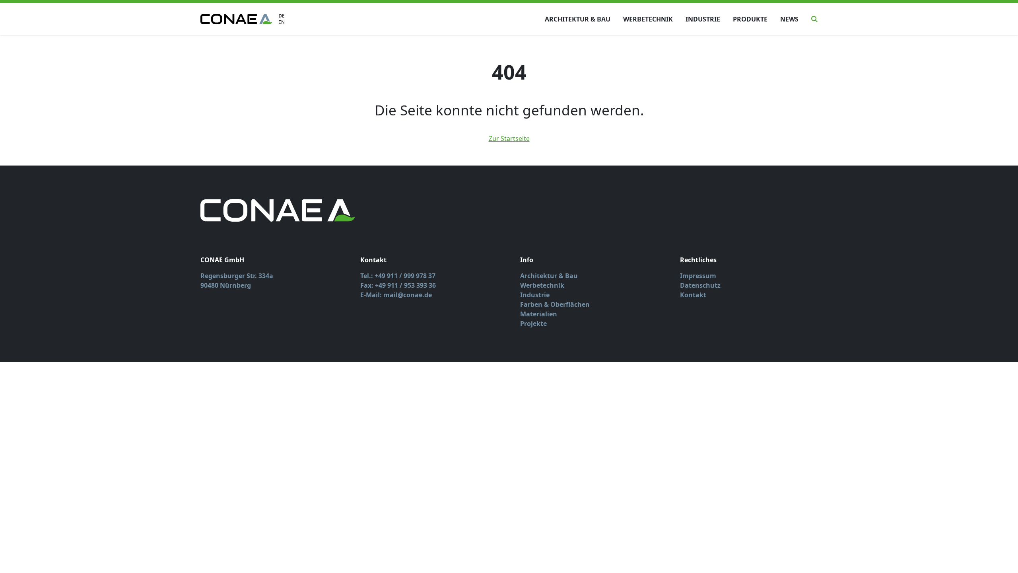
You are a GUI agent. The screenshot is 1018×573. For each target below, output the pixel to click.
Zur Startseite (509, 138)
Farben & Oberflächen (555, 304)
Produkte (750, 19)
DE (281, 16)
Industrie (703, 19)
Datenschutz (700, 285)
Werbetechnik (648, 19)
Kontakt (693, 294)
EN (281, 22)
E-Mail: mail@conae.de (396, 294)
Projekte (533, 323)
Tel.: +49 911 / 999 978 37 (397, 275)
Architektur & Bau (577, 19)
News (789, 19)
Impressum (698, 275)
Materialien (538, 314)
